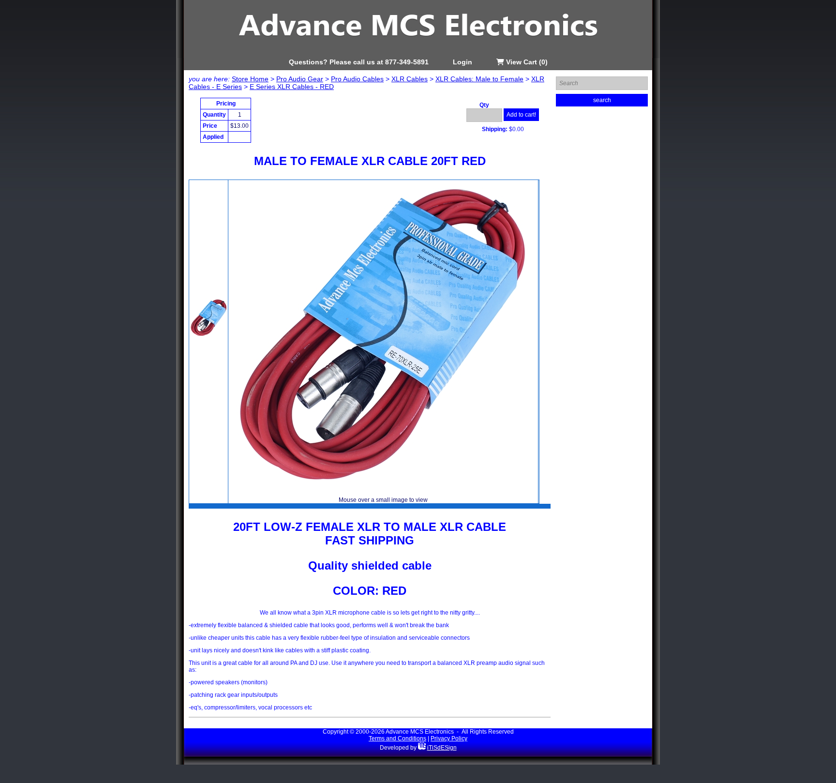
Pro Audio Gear (299, 79)
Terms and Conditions (397, 738)
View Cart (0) (526, 62)
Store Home (250, 79)
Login (462, 62)
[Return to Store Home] (418, 56)
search (602, 100)
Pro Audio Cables (357, 79)
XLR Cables (409, 79)
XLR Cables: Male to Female (479, 79)
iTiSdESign (442, 747)
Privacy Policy (449, 738)
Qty (484, 105)
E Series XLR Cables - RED (292, 86)
